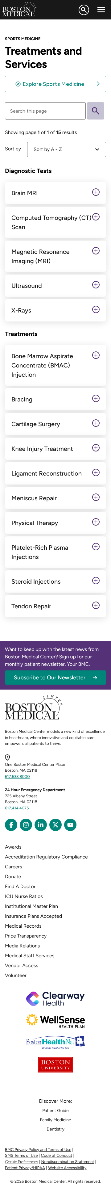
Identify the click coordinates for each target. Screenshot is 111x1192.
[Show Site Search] (83, 9)
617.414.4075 (17, 808)
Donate (13, 876)
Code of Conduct (56, 1155)
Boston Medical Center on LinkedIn (41, 825)
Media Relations (22, 946)
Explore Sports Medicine (53, 84)
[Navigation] (101, 9)
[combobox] (66, 149)
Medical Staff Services (29, 956)
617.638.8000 (17, 776)
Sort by (13, 149)
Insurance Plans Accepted (33, 916)
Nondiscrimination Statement (67, 1162)
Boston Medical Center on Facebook (11, 825)
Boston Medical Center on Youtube (70, 825)
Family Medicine (55, 1120)
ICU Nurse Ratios (24, 896)
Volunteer (16, 975)
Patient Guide (55, 1110)
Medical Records (23, 926)
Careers (13, 867)
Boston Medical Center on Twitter (55, 825)
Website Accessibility (67, 1168)
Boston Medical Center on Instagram (26, 825)
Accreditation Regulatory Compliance (46, 857)
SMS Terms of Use (21, 1155)
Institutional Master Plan (31, 906)
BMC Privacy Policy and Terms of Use (38, 1150)
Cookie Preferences (21, 1162)
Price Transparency (26, 936)
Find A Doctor (20, 886)
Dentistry (55, 1129)
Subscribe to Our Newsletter (49, 677)
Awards (13, 847)
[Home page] (34, 718)
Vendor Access (21, 965)
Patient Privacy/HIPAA (25, 1168)
